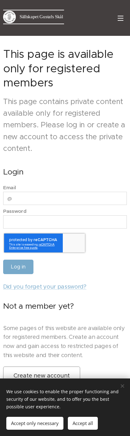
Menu (120, 18)
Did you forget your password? (44, 286)
